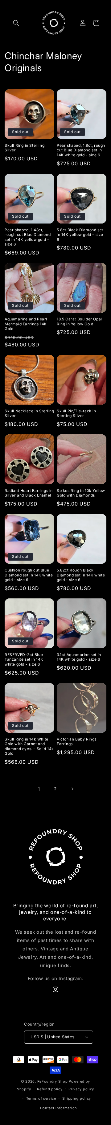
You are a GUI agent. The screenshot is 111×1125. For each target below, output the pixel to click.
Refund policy (49, 1089)
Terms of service (41, 1098)
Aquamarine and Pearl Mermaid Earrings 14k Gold (26, 324)
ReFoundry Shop (52, 1081)
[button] (16, 23)
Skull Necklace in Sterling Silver (29, 413)
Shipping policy (76, 1098)
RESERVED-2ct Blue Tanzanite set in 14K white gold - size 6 (24, 659)
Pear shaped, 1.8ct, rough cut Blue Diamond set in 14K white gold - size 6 (81, 150)
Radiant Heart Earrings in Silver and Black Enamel (29, 493)
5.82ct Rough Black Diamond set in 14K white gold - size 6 (81, 575)
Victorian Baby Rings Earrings (77, 741)
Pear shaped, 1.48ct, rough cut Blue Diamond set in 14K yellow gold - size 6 (28, 237)
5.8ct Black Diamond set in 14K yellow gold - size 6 (80, 235)
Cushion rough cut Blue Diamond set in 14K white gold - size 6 (29, 575)
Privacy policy (81, 1089)
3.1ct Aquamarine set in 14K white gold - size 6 (79, 657)
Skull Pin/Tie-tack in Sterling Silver (76, 413)
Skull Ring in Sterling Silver (24, 148)
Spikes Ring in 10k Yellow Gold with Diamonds (81, 493)
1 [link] (39, 789)
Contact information (58, 1108)
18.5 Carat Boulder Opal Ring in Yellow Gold (79, 321)
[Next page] (72, 789)
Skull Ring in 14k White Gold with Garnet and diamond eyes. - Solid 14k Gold (29, 746)
